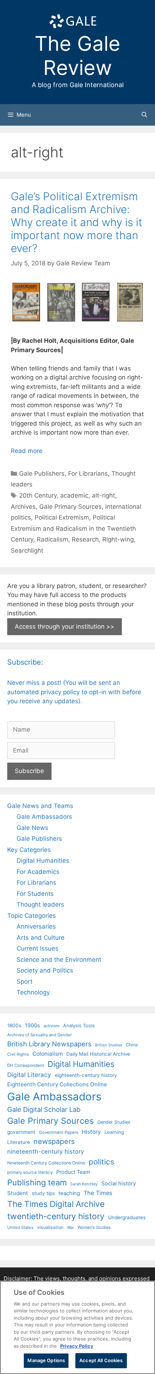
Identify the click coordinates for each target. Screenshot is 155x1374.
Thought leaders (40, 904)
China (132, 1044)
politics (101, 1161)
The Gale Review (77, 55)
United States (20, 1227)
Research (85, 539)
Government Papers (58, 1132)
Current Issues (37, 948)
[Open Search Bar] (144, 115)
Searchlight (27, 550)
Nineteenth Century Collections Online (46, 1163)
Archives (23, 506)
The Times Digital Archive (56, 1204)
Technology (33, 992)
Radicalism (52, 539)
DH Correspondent (25, 1065)
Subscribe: (25, 662)
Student (17, 1193)
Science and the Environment (59, 959)
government (21, 1132)
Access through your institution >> (64, 626)
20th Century (38, 495)
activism (51, 1025)
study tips (43, 1193)
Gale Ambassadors (44, 816)
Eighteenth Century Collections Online (57, 1084)
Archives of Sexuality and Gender (39, 1034)
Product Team (73, 1172)
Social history (118, 1183)
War (70, 1227)
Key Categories (29, 849)
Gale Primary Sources (70, 506)
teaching (69, 1193)
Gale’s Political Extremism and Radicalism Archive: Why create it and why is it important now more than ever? (76, 222)
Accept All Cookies (101, 1360)
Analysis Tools (79, 1025)
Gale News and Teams (40, 805)
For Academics (38, 871)
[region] (77, 1327)
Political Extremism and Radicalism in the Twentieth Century (73, 528)
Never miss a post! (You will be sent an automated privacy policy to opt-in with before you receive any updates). (74, 692)
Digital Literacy (29, 1074)
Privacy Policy (76, 1346)
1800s (14, 1025)
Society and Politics (45, 970)
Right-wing (118, 539)
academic (74, 495)
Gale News (32, 827)
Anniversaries (36, 926)
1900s (32, 1025)
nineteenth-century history (45, 1151)
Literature (18, 1142)
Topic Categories (31, 915)
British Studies (108, 1045)
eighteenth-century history (86, 1075)
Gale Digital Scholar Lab (43, 1109)
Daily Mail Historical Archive (98, 1054)
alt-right (103, 495)
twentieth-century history (56, 1216)
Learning (114, 1132)
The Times (98, 1192)
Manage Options (46, 1360)
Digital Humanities (43, 860)
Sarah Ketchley (84, 1183)
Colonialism (47, 1053)
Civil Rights (18, 1054)
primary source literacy (30, 1172)
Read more (27, 450)
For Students (35, 893)
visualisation (50, 1227)
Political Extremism (62, 517)
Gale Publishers (42, 473)
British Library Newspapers (49, 1044)
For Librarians (88, 473)
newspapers (54, 1141)
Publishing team (37, 1182)
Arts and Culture (41, 937)
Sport (24, 981)
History (91, 1131)
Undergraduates (127, 1217)
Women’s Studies (94, 1227)
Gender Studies (113, 1122)
